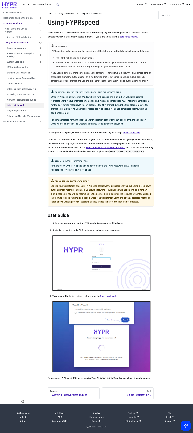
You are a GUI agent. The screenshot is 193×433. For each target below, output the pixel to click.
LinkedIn (132, 417)
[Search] (57, 4)
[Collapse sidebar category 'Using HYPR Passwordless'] (40, 42)
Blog (170, 413)
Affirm (23, 421)
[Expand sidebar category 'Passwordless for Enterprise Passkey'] (40, 55)
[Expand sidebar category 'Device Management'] (40, 48)
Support (140, 4)
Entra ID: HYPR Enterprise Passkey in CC (105, 147)
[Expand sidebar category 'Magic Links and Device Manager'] (40, 30)
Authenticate (23, 413)
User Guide (165, 15)
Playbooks (96, 421)
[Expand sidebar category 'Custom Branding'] (40, 62)
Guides (96, 413)
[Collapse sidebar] (22, 401)
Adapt (23, 417)
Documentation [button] (40, 4)
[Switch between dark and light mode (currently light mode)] (188, 4)
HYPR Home (175, 4)
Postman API (157, 4)
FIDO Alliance (131, 421)
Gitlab (168, 417)
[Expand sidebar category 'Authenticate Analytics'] (40, 121)
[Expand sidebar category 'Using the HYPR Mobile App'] (40, 37)
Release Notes (96, 417)
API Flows (60, 413)
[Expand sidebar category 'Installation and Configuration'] (40, 18)
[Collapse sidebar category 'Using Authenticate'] (40, 23)
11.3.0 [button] (24, 4)
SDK (60, 417)
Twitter (131, 413)
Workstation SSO (131, 132)
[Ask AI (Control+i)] (186, 426)
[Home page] (50, 13)
